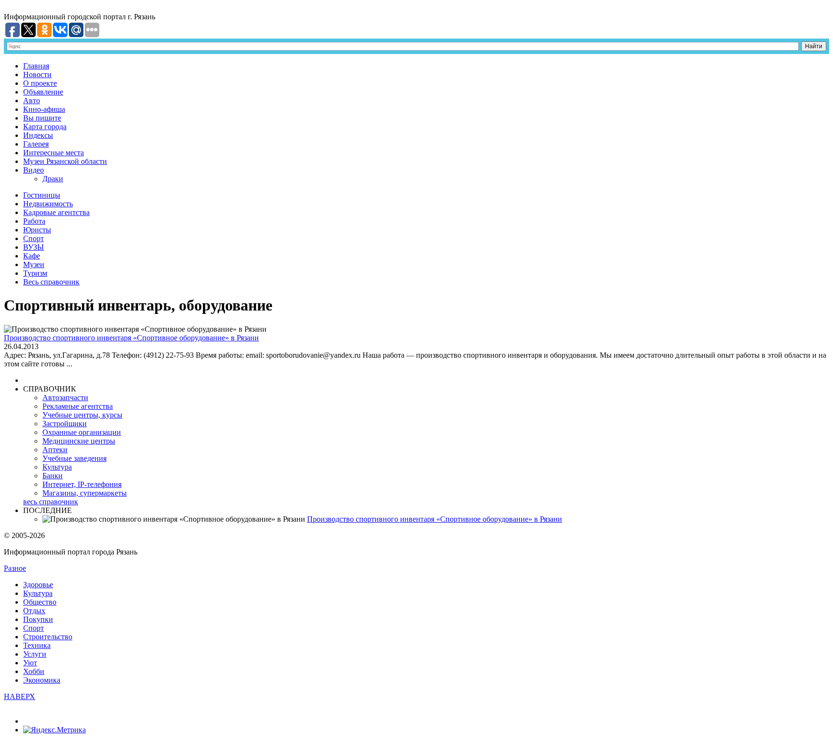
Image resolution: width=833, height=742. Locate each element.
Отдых (34, 611)
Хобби (33, 671)
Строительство (47, 637)
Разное (15, 568)
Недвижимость (48, 204)
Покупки (38, 619)
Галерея (36, 144)
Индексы (38, 135)
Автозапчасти (65, 397)
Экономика (41, 680)
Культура (57, 467)
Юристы (37, 230)
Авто (31, 100)
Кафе (31, 256)
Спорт (33, 238)
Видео (33, 170)
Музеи (33, 264)
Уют (30, 663)
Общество (39, 602)
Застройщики (64, 423)
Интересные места (53, 152)
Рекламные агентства (77, 406)
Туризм (35, 273)
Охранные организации (81, 432)
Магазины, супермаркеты (84, 493)
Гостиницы (41, 195)
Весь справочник (51, 282)
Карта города (45, 126)
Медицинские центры (78, 441)
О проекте (40, 83)
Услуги (34, 654)
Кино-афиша (44, 109)
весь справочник (50, 502)
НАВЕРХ (19, 696)
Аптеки (54, 449)
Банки (52, 476)
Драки (52, 179)
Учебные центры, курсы (82, 415)
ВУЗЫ (33, 247)
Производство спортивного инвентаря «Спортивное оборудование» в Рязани (131, 338)
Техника (37, 645)
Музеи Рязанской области (65, 161)
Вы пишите (42, 118)
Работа (34, 221)
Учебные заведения (74, 458)
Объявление (43, 92)
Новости (37, 74)
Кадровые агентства (56, 212)
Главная (36, 66)
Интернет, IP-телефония (81, 484)
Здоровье (38, 584)
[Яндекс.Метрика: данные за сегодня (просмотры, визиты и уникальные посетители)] (54, 730)
